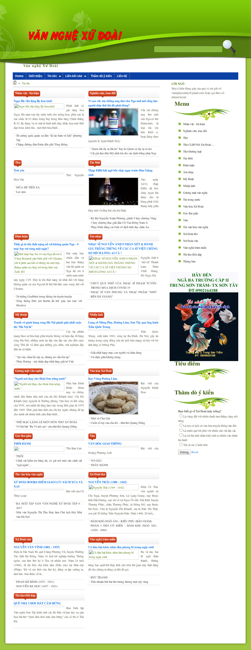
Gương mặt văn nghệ (195, 193)
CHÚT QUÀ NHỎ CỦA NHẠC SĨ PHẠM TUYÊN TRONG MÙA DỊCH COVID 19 (123, 285)
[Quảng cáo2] (204, 291)
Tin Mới (188, 158)
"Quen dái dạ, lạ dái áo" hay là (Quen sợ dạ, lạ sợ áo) (121, 149)
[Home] (15, 83)
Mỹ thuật (188, 179)
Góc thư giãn (190, 213)
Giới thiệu (35, 76)
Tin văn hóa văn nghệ (195, 227)
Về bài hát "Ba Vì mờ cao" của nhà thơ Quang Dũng (46, 426)
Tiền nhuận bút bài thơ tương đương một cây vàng (119, 582)
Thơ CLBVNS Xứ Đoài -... (199, 144)
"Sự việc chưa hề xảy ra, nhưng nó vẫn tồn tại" (43, 357)
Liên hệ (122, 76)
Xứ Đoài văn (190, 241)
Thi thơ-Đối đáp (192, 254)
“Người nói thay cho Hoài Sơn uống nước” (40, 379)
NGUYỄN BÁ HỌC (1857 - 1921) (37, 586)
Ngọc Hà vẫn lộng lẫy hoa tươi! (33, 101)
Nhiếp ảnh (189, 186)
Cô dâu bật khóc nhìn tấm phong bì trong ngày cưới (121, 547)
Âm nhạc (188, 172)
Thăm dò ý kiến (101, 76)
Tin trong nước (191, 199)
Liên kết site (73, 76)
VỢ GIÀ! (96, 460)
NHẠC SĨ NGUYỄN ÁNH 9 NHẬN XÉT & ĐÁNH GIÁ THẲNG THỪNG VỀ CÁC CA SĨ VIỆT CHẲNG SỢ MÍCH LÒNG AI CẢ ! (123, 248)
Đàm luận (188, 165)
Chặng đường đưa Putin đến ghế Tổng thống (42, 144)
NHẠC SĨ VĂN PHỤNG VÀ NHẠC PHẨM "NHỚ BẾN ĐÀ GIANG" (123, 294)
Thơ (185, 138)
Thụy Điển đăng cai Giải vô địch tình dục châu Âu (120, 227)
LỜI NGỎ (178, 84)
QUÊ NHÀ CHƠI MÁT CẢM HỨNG (37, 603)
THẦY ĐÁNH (99, 465)
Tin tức (52, 76)
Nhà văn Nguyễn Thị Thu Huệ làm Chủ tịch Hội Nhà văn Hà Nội (49, 514)
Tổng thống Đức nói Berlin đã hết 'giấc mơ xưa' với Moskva (49, 303)
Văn (185, 220)
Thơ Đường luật (192, 151)
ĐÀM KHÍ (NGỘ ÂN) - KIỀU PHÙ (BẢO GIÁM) (121, 521)
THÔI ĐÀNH (22, 444)
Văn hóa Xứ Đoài (193, 206)
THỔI (19, 456)
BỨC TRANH (99, 577)
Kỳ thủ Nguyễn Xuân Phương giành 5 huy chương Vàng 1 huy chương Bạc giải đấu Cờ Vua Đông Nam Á (123, 220)
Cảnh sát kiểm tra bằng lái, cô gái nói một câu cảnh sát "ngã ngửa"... (49, 462)
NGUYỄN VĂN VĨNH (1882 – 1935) (37, 547)
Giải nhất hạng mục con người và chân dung (116, 357)
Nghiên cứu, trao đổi (195, 131)
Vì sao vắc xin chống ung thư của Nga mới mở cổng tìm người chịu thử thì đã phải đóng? (122, 103)
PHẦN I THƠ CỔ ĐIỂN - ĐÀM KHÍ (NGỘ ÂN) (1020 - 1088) (123, 527)
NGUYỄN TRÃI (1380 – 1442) (107, 482)
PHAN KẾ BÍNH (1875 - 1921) (35, 582)
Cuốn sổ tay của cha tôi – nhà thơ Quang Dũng (118, 423)
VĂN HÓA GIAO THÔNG (105, 444)
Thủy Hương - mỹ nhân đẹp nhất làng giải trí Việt (45, 361)
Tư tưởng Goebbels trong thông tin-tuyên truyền (44, 296)
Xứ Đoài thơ (190, 234)
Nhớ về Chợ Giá (100, 418)
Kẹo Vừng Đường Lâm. (103, 379)
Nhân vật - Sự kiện (194, 124)
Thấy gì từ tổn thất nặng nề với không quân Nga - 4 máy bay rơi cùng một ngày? (46, 246)
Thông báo (189, 261)
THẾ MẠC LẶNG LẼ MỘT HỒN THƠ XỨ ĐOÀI (46, 422)
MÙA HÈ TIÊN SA (28, 187)
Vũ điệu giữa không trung (106, 361)
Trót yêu (19, 170)
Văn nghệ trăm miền (194, 247)
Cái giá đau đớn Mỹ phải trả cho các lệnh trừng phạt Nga (123, 153)
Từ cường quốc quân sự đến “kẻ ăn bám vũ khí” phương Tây (49, 137)
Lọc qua (20, 192)
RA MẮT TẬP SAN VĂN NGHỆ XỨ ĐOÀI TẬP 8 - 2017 (49, 505)
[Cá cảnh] (204, 360)
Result (194, 452)
